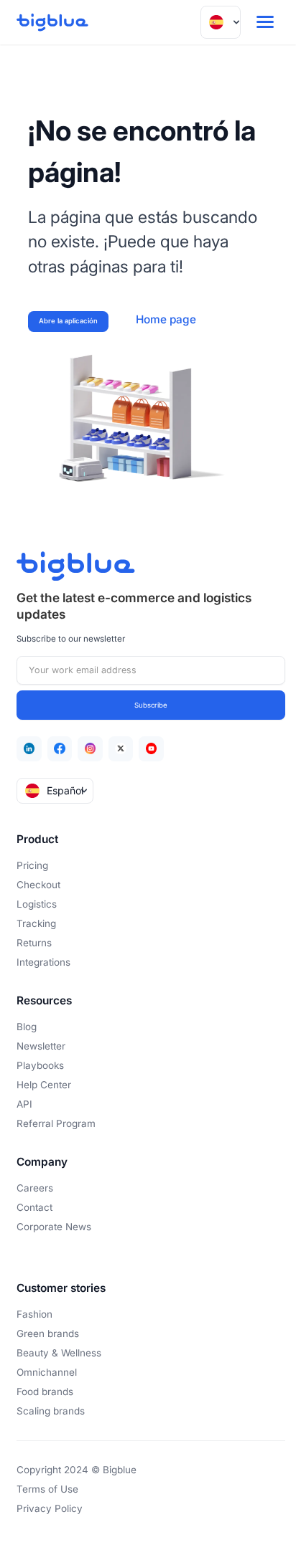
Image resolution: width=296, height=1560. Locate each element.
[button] (220, 22)
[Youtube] (151, 748)
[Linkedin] (29, 748)
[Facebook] (60, 748)
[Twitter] (121, 748)
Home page (166, 319)
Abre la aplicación (68, 321)
